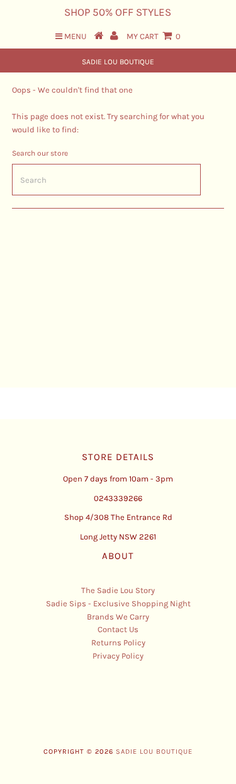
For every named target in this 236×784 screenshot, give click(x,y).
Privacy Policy (118, 655)
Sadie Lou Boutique (118, 61)
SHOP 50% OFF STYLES (117, 12)
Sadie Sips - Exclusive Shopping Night (118, 603)
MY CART (153, 36)
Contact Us (118, 629)
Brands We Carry (118, 616)
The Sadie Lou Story (118, 590)
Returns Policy (118, 642)
